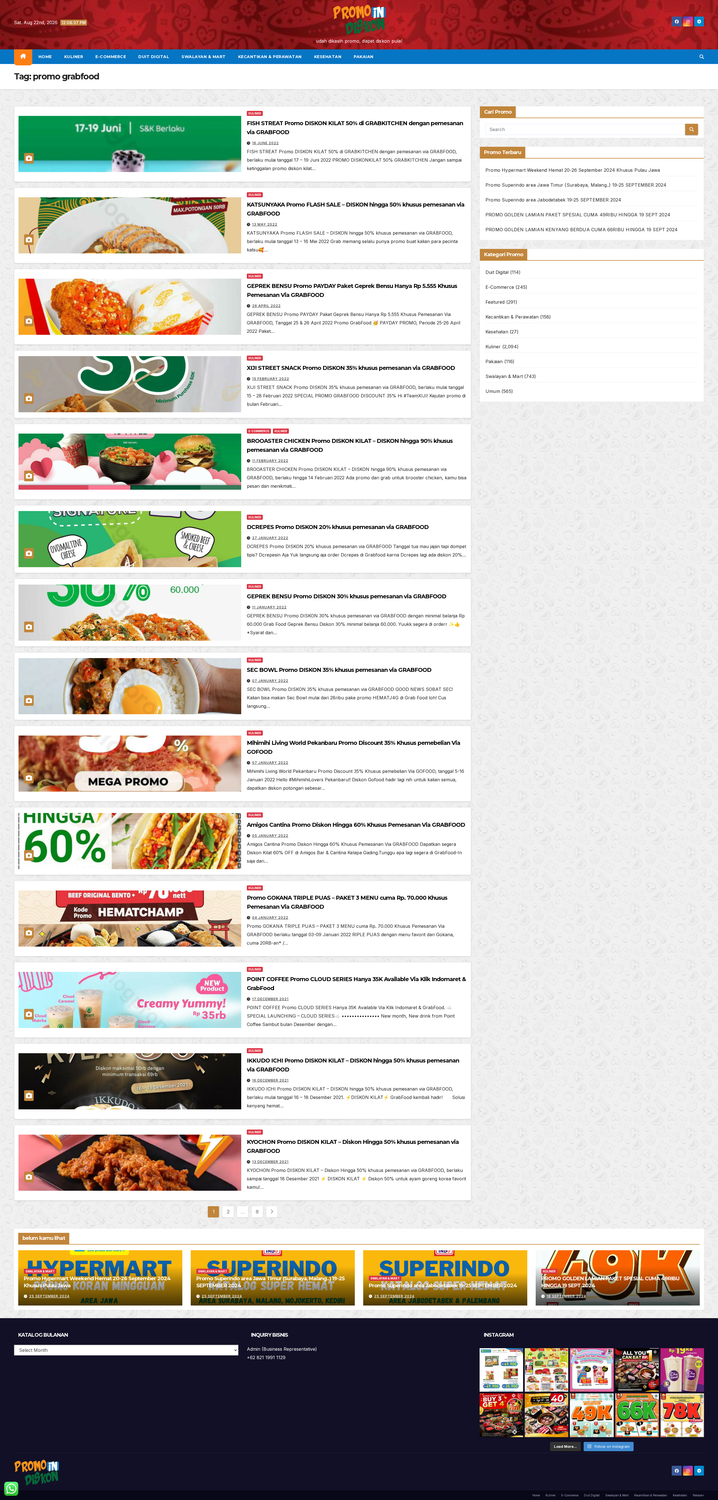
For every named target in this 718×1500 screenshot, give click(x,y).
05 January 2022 (270, 835)
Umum (492, 391)
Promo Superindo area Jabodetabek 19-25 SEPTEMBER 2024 (553, 200)
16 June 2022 (265, 143)
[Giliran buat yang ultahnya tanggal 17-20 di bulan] (546, 1415)
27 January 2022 (270, 538)
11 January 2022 (269, 607)
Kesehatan (328, 56)
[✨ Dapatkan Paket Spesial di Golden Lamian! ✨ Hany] (637, 1415)
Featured (495, 302)
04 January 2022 (270, 917)
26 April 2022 (266, 306)
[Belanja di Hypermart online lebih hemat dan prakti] (501, 1370)
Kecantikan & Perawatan (270, 56)
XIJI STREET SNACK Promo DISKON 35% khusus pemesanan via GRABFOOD (351, 368)
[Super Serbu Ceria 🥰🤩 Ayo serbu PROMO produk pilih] (591, 1370)
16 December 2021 (270, 1080)
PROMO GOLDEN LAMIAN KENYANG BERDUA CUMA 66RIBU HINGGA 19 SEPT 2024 (581, 229)
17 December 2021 (270, 999)
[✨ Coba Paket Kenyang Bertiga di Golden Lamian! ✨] (682, 1415)
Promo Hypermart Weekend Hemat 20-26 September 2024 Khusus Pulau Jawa (572, 170)
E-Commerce (110, 56)
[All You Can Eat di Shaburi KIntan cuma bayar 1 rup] (637, 1370)
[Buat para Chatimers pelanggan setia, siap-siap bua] (682, 1370)
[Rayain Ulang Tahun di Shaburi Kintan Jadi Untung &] (501, 1415)
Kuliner (73, 56)
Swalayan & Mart (203, 56)
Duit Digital (153, 56)
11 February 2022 (270, 461)
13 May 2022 (264, 224)
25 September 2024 (49, 1296)
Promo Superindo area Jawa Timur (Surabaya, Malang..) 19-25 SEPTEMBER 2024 (576, 185)
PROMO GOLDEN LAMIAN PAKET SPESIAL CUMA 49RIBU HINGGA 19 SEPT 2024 (577, 214)
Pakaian (364, 56)
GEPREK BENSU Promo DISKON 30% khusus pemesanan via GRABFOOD (346, 596)
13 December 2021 (270, 1162)
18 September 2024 (566, 1296)
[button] (701, 56)
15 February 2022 (270, 379)
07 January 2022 (270, 681)
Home (45, 56)
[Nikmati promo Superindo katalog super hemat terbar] (546, 1370)
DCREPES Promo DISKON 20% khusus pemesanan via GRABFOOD (338, 527)
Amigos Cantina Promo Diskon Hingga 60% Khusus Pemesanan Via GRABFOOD (356, 824)
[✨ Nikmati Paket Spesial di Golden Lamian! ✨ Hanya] (591, 1415)
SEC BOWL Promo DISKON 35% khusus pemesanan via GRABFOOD (339, 670)
